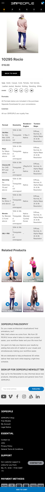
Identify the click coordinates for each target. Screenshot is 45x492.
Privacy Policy (6, 446)
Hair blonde (34, 83)
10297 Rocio (29, 281)
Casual (14, 83)
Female (26, 83)
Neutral (18, 86)
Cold (20, 83)
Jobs (3, 443)
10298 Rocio (29, 311)
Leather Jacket (8, 86)
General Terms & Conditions (12, 449)
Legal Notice (6, 427)
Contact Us (5, 440)
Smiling (25, 86)
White (39, 86)
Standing (32, 86)
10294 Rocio (7, 281)
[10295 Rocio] (11, 90)
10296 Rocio (7, 311)
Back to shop (11, 73)
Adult (8, 83)
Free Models (6, 421)
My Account (5, 424)
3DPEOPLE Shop (7, 418)
